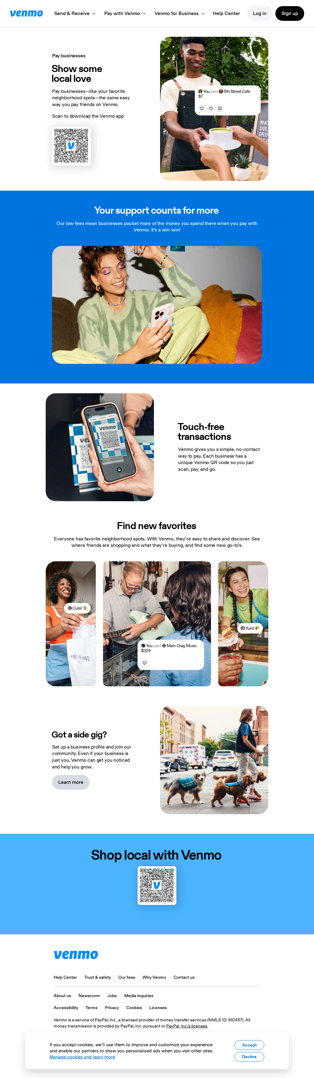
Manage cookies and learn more (82, 1056)
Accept (249, 1045)
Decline (249, 1056)
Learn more (70, 782)
